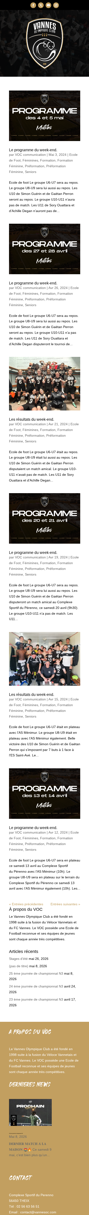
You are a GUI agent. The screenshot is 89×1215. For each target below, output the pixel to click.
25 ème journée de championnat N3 (36, 973)
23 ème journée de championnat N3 (36, 999)
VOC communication (30, 155)
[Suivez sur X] (41, 5)
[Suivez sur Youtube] (48, 5)
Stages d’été (18, 959)
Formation (48, 160)
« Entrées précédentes (26, 904)
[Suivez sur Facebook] (33, 5)
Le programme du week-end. (33, 150)
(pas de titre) (18, 966)
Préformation (34, 166)
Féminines (30, 160)
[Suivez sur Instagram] (56, 5)
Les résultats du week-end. (31, 419)
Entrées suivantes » (65, 904)
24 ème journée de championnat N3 (36, 986)
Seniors (30, 172)
